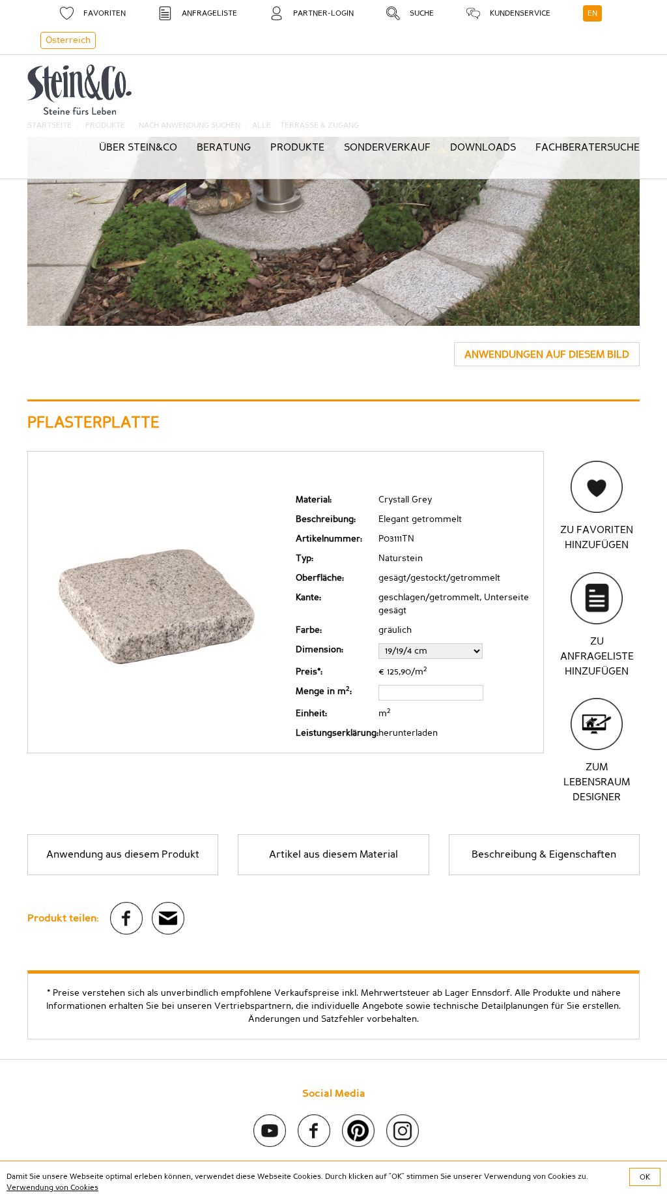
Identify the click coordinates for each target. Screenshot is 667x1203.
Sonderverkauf (387, 147)
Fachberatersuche (587, 147)
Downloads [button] (483, 147)
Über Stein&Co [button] (138, 147)
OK (645, 1177)
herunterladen (408, 733)
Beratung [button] (224, 147)
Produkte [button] (297, 147)
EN (592, 13)
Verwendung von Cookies (52, 1187)
